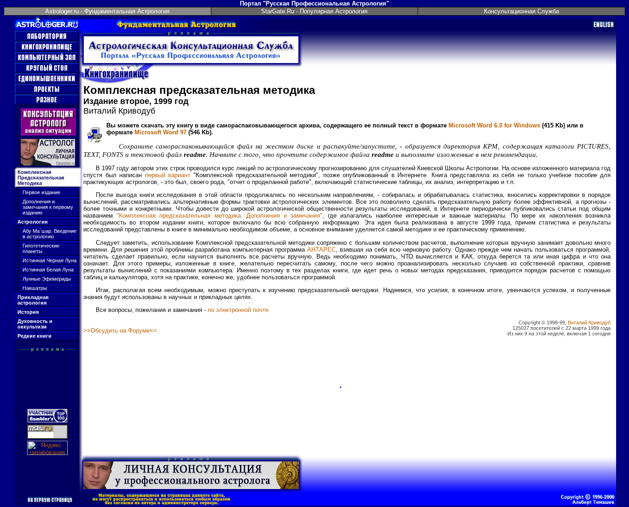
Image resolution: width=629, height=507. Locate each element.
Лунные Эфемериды (47, 279)
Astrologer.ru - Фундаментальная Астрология (107, 11)
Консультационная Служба (521, 11)
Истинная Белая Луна (48, 269)
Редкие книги (34, 336)
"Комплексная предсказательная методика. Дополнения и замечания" (219, 215)
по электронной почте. (239, 309)
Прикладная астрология (32, 299)
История (28, 312)
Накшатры (35, 288)
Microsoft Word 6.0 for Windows (494, 125)
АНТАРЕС (321, 249)
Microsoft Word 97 (160, 132)
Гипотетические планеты (41, 248)
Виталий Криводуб (589, 322)
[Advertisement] (49, 374)
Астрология (32, 222)
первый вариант (168, 175)
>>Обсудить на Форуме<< (120, 330)
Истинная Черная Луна (49, 260)
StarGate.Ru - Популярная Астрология (314, 11)
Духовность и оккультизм (34, 323)
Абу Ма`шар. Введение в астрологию (49, 233)
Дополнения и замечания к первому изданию (48, 207)
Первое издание (41, 192)
